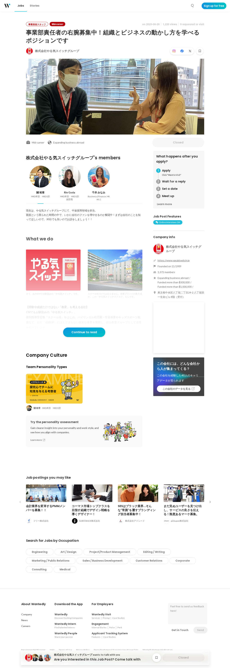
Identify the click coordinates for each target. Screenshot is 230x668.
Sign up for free (214, 6)
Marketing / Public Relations (50, 560)
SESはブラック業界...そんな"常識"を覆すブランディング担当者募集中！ (137, 510)
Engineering (39, 552)
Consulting (39, 569)
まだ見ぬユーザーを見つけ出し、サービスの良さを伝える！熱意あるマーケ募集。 (183, 510)
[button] (33, 604)
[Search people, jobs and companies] (192, 5)
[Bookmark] (199, 51)
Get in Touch (179, 630)
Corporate (182, 560)
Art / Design (68, 552)
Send (200, 630)
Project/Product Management (109, 552)
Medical (65, 569)
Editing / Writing (154, 552)
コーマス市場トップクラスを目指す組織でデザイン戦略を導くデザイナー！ (91, 510)
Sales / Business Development (103, 560)
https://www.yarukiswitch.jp (174, 260)
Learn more (164, 204)
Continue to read (84, 332)
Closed (178, 142)
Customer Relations (149, 560)
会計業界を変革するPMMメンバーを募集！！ (45, 508)
